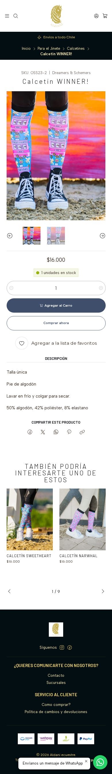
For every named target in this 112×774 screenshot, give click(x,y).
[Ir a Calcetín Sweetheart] (30, 519)
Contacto (56, 675)
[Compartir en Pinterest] (69, 432)
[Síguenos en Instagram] (62, 647)
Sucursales (56, 682)
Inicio (26, 49)
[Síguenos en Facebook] (69, 647)
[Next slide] (101, 236)
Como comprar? (56, 704)
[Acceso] (96, 15)
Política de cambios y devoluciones (56, 712)
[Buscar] (16, 15)
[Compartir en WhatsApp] (55, 432)
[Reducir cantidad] (11, 288)
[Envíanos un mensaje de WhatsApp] (100, 762)
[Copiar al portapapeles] (82, 432)
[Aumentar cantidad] (100, 288)
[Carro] (105, 15)
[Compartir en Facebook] (29, 432)
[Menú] (7, 15)
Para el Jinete (49, 49)
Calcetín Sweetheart (29, 555)
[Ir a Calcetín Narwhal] (82, 519)
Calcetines (76, 49)
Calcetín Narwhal (78, 555)
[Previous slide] (11, 236)
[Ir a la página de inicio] (56, 16)
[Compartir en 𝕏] (42, 432)
